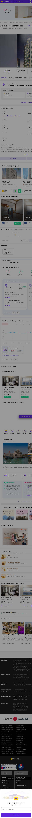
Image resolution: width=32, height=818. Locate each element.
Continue (16, 815)
